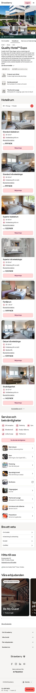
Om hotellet (5, 41)
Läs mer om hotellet (6, 65)
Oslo (13, 45)
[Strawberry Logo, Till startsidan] (6, 3)
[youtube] (24, 664)
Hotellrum (15, 41)
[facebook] (12, 664)
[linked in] (20, 664)
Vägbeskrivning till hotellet (8, 562)
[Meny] (33, 3)
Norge (8, 45)
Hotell (2, 45)
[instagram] (16, 664)
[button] (18, 120)
